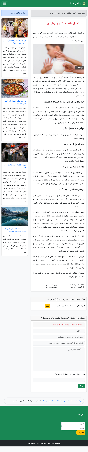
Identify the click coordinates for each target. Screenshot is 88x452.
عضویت (81, 432)
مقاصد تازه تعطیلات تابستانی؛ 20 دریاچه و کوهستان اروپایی (15, 230)
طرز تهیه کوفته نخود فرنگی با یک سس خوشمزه (15, 102)
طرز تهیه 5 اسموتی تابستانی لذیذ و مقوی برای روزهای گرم (14, 41)
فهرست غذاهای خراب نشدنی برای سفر (15, 166)
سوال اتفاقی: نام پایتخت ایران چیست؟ (70, 374)
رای (47, 305)
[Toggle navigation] (4, 3)
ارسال (81, 385)
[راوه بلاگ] (78, 3)
